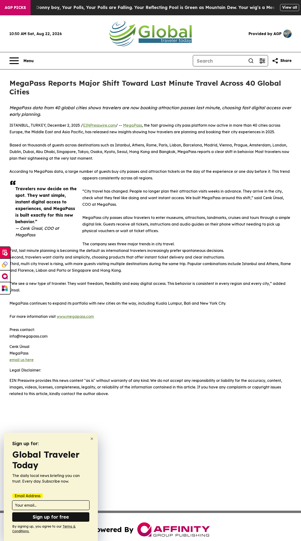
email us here (21, 359)
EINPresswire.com (99, 125)
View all (289, 7)
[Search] (251, 60)
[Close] (92, 438)
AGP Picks (15, 7)
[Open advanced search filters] (262, 60)
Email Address (27, 495)
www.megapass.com (75, 316)
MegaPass (132, 125)
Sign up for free (51, 517)
